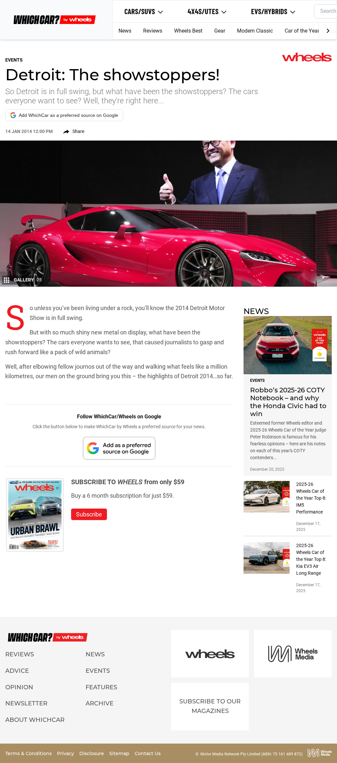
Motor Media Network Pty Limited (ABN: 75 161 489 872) (251, 754)
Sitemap (120, 753)
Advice (17, 670)
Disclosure (92, 753)
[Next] (328, 31)
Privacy (66, 753)
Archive (100, 703)
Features (101, 687)
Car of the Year (302, 31)
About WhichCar (35, 720)
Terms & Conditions (29, 753)
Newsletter (26, 703)
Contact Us (148, 753)
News (124, 31)
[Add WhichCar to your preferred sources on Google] (119, 448)
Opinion (19, 687)
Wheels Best (188, 31)
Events (98, 670)
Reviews (152, 31)
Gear (219, 31)
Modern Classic (255, 31)
